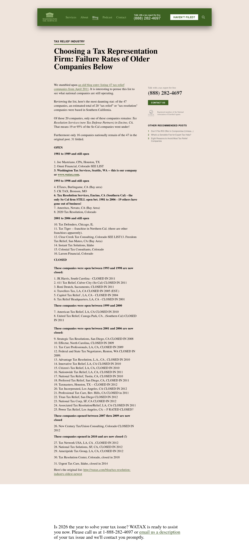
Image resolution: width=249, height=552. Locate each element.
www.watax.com (68, 174)
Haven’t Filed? (184, 17)
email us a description (159, 532)
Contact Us (158, 102)
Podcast (107, 17)
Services (71, 17)
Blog (95, 17)
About (84, 17)
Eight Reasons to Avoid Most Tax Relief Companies (169, 139)
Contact (121, 17)
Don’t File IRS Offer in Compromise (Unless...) (172, 131)
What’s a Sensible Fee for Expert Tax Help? (171, 134)
